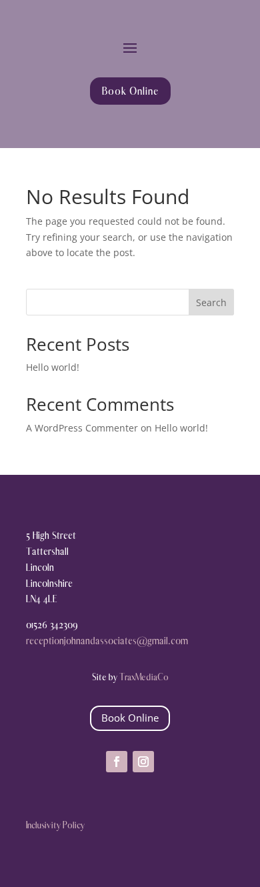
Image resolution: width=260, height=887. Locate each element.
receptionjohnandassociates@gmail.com (107, 641)
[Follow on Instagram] (143, 761)
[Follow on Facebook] (116, 761)
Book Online (130, 91)
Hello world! (52, 367)
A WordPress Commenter (82, 427)
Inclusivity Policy (55, 825)
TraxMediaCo (144, 677)
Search (211, 302)
